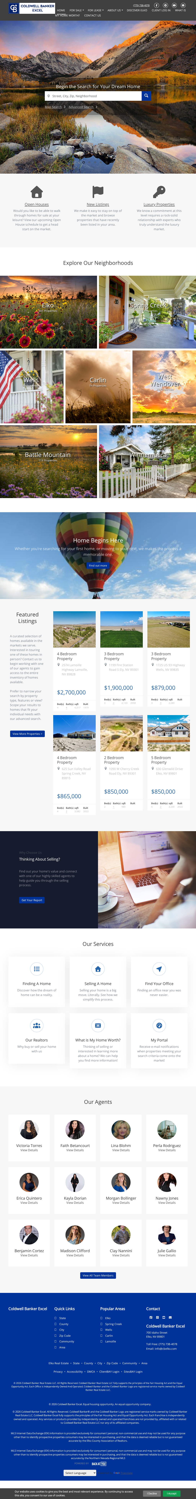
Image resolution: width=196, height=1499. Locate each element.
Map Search (54, 107)
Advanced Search (81, 107)
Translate (127, 1473)
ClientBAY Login (109, 1371)
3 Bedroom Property (114, 656)
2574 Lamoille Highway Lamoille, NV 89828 (75, 669)
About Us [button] (115, 10)
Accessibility (75, 1371)
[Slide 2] (89, 162)
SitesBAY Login (133, 1371)
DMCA (91, 1371)
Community (66, 1341)
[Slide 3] (95, 162)
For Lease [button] (95, 10)
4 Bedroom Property (67, 656)
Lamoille (110, 1341)
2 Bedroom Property (114, 760)
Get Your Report (32, 900)
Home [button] (61, 10)
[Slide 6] (112, 162)
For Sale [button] (76, 10)
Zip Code (65, 1335)
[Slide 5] (106, 162)
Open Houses (37, 204)
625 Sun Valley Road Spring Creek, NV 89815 (76, 773)
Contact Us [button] (92, 15)
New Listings (98, 204)
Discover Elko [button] (137, 10)
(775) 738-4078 (141, 5)
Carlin (109, 1335)
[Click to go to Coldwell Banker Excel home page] (31, 8)
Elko (107, 1318)
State (62, 1318)
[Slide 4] (101, 162)
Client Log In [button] (161, 10)
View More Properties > (27, 734)
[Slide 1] (83, 162)
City (61, 1330)
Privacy (58, 1371)
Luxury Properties (159, 204)
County (63, 1324)
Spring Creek (113, 1324)
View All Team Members (98, 1275)
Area (62, 1347)
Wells (108, 1330)
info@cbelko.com (166, 1348)
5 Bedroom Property (161, 760)
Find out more (98, 565)
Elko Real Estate (59, 1363)
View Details (29, 1150)
